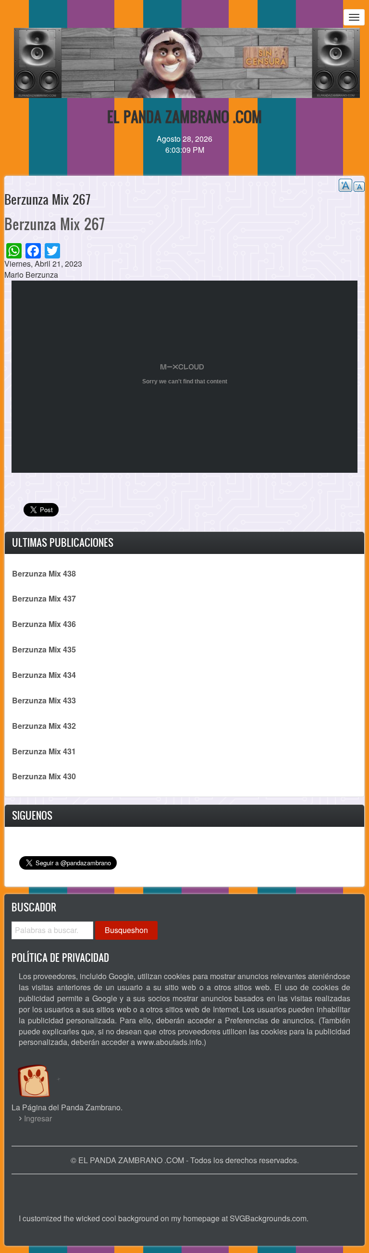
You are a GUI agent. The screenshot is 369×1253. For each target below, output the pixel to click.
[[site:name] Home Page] (184, 1188)
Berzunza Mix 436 (44, 623)
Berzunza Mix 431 (44, 751)
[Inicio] (44, 1071)
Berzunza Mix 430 (44, 776)
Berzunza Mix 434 (44, 674)
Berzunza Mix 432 (44, 725)
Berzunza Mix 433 (44, 700)
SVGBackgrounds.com (268, 1218)
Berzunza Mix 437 (44, 598)
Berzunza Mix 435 (44, 649)
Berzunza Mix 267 (54, 223)
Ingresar (38, 1118)
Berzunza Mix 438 (44, 573)
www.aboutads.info (169, 1041)
